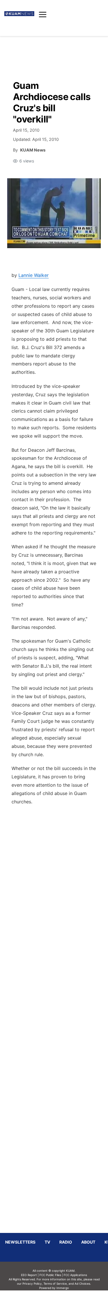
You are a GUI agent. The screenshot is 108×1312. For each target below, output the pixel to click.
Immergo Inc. (63, 1301)
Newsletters (20, 1242)
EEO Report (29, 1275)
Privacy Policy (32, 1283)
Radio (65, 1242)
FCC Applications (75, 1275)
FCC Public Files (50, 1275)
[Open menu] (42, 14)
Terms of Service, (55, 1283)
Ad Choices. (83, 1283)
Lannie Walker (33, 275)
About (88, 1242)
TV (47, 1242)
